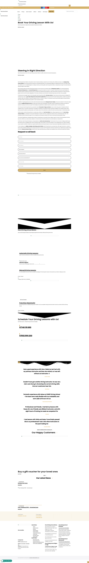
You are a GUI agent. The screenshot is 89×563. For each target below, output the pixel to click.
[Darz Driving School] (22, 1)
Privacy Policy (35, 536)
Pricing (23, 11)
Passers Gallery (35, 531)
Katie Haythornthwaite (47, 401)
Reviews (39, 11)
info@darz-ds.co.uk (22, 515)
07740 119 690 (52, 7)
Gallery (34, 11)
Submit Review (35, 530)
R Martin (47, 414)
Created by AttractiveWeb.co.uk (34, 557)
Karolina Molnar (47, 426)
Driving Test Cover (23, 483)
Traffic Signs (35, 534)
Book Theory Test (36, 539)
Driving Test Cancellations (37, 543)
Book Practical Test (36, 540)
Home (18, 11)
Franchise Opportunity (27, 303)
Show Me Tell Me (36, 535)
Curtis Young (47, 376)
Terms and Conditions (37, 532)
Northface (47, 389)
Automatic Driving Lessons (28, 253)
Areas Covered (28, 11)
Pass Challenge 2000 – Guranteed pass (28, 507)
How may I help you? (8, 560)
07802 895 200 (25, 335)
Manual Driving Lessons (27, 270)
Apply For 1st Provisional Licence (38, 542)
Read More (20, 485)
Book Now (51, 11)
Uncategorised (21, 481)
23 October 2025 (22, 503)
